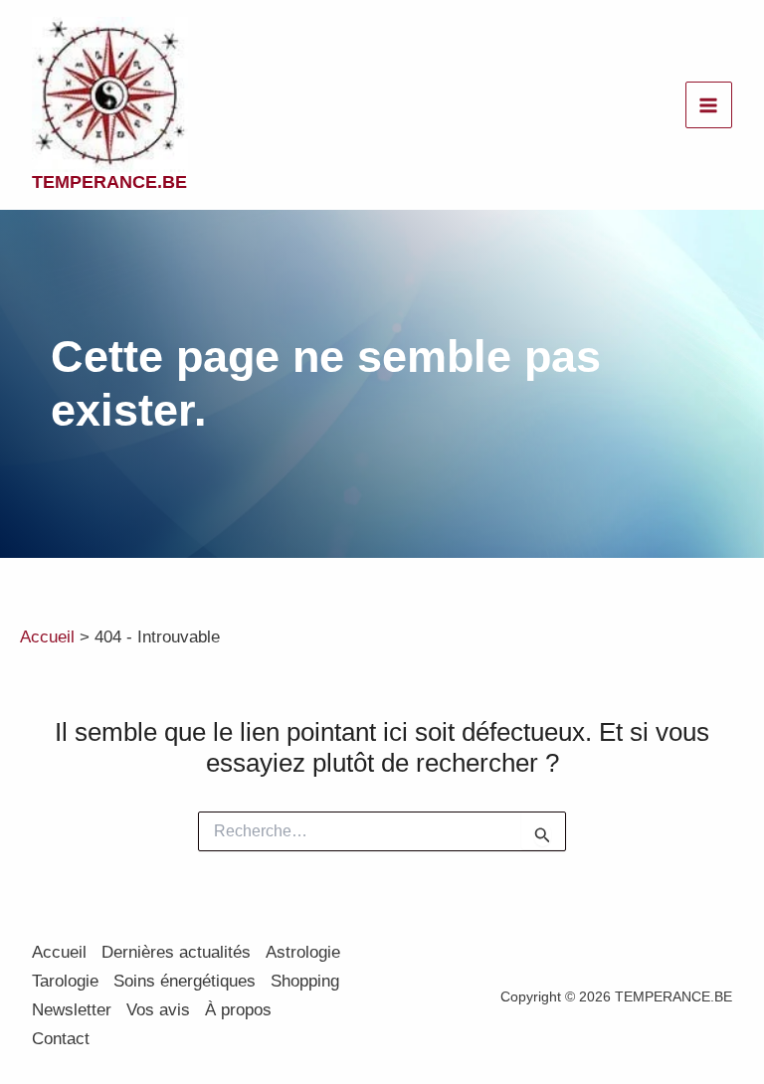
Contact (61, 1038)
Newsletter (71, 1009)
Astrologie (303, 952)
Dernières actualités (176, 952)
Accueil (59, 952)
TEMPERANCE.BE (109, 182)
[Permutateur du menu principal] (709, 105)
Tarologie (65, 981)
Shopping (305, 981)
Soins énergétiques (184, 981)
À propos (238, 1009)
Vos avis (158, 1009)
